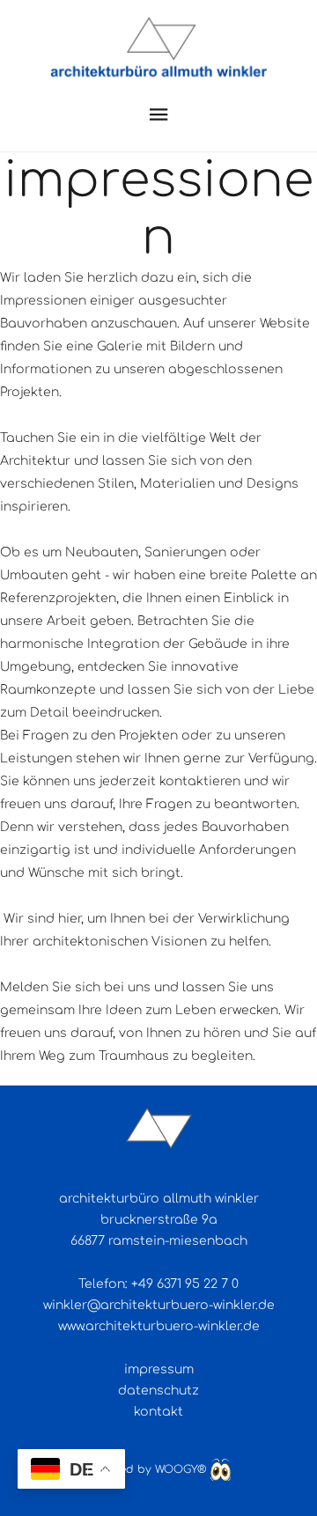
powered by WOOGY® (148, 1469)
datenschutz (158, 1390)
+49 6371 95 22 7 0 (185, 1284)
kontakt (158, 1411)
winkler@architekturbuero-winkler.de (159, 1305)
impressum (159, 1369)
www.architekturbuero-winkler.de (159, 1326)
